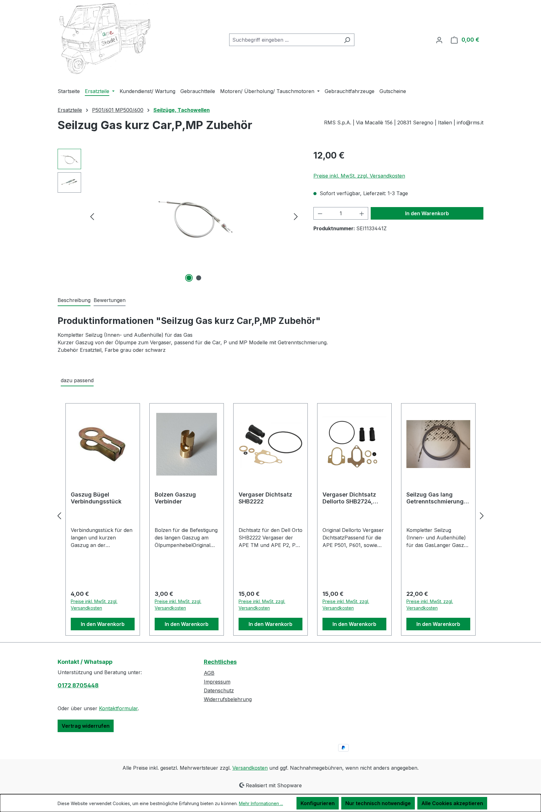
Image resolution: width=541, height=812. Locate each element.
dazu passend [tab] (77, 380)
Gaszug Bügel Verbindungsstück (96, 498)
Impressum (217, 682)
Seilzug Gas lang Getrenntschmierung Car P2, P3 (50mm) (435, 498)
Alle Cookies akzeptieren (452, 803)
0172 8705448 (78, 685)
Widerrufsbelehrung (228, 699)
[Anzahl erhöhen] (361, 213)
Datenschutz (219, 690)
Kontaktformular (118, 708)
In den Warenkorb (427, 213)
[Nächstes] (296, 216)
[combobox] (284, 40)
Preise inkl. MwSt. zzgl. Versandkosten (359, 176)
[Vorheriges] (92, 216)
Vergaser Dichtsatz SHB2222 (265, 498)
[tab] (74, 300)
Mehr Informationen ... (261, 803)
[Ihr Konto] (439, 40)
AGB (209, 673)
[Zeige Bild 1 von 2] (189, 277)
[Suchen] (347, 40)
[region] (179, 216)
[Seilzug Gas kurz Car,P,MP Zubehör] (194, 216)
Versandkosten (250, 768)
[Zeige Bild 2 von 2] (198, 277)
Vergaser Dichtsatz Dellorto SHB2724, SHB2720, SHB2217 (349, 498)
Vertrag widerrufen (86, 726)
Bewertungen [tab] (110, 300)
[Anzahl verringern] (320, 213)
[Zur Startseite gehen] (105, 39)
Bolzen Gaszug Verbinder (175, 498)
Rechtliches (220, 661)
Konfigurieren (318, 803)
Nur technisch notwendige (378, 803)
